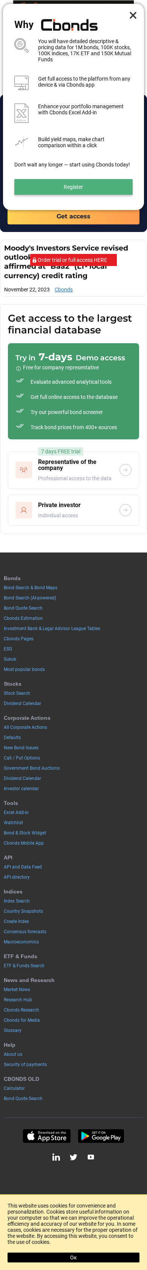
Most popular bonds (24, 669)
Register (73, 187)
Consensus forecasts (25, 931)
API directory (17, 877)
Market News (17, 989)
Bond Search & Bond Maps (30, 587)
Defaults (12, 737)
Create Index (16, 921)
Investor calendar (21, 788)
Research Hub (18, 999)
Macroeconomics (21, 942)
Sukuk (10, 659)
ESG (8, 649)
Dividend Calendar (22, 703)
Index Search (17, 901)
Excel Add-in (16, 812)
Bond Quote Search (23, 608)
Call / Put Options (22, 758)
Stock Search (17, 693)
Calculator (14, 1088)
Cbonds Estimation (23, 618)
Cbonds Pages (19, 638)
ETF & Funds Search (24, 965)
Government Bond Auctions (32, 768)
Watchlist (13, 822)
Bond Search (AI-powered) (30, 598)
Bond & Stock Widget (25, 833)
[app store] (46, 1136)
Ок (73, 1257)
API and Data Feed (23, 867)
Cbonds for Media (22, 1020)
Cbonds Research (21, 1010)
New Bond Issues (21, 747)
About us (13, 1054)
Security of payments (25, 1064)
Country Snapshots (23, 911)
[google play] (101, 1136)
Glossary (12, 1030)
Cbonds (64, 289)
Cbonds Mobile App (24, 843)
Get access (73, 216)
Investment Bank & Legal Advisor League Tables (52, 628)
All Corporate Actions (25, 727)
